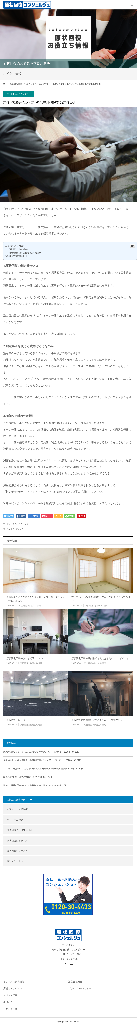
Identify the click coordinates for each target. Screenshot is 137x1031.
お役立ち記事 (10, 995)
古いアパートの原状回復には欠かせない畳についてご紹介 (101, 598)
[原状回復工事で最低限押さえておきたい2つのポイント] (100, 631)
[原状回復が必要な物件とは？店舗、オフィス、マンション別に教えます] (35, 570)
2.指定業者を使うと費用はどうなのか (24, 252)
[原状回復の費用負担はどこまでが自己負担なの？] (100, 693)
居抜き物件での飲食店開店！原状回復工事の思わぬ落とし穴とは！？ (34, 760)
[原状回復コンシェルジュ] (27, 5)
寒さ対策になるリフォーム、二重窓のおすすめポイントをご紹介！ (33, 751)
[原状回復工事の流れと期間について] (35, 631)
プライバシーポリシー (80, 988)
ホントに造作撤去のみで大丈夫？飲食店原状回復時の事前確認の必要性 (35, 768)
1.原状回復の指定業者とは (19, 249)
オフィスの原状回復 (17, 809)
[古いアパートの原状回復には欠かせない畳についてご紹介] (100, 570)
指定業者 (20, 528)
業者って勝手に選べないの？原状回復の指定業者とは (27, 785)
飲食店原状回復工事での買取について (20, 777)
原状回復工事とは (15, 719)
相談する (8, 1002)
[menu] (132, 4)
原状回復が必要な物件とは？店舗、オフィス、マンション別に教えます (35, 598)
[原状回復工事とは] (35, 693)
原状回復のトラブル (17, 840)
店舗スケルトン (15, 861)
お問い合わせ (10, 1009)
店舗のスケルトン (12, 988)
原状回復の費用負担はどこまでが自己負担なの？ (97, 719)
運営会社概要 (75, 981)
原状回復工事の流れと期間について (25, 658)
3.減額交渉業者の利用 (17, 256)
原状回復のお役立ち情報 (18, 94)
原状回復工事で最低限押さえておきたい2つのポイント (100, 658)
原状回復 (11, 528)
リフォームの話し (16, 819)
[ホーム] (4, 83)
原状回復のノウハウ (17, 850)
